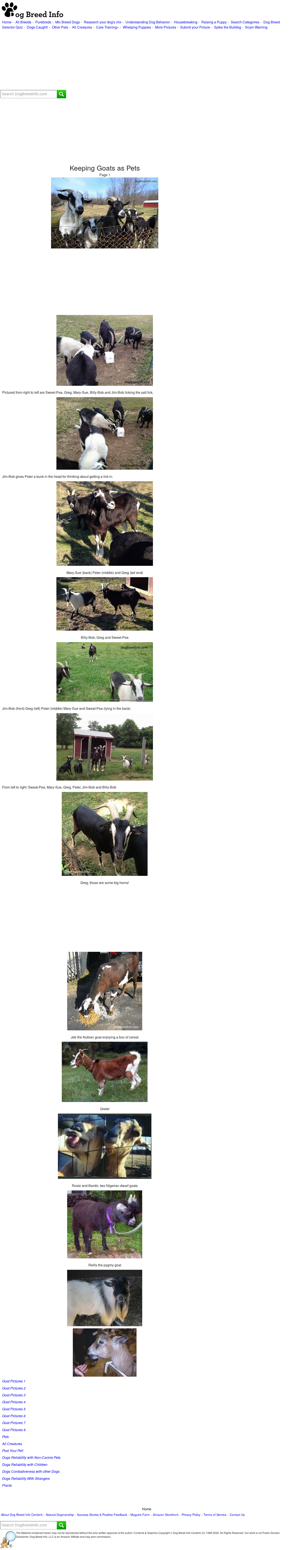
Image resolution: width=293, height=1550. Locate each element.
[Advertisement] (128, 60)
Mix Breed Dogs (67, 22)
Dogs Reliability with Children (24, 1464)
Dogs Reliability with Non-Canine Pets (31, 1457)
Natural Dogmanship (60, 1515)
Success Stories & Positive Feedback (102, 1515)
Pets (5, 1436)
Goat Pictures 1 (14, 1381)
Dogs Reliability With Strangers (26, 1478)
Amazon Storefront (165, 1515)
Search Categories (245, 22)
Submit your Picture (195, 27)
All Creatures (82, 27)
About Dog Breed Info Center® (22, 1515)
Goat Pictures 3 (14, 1395)
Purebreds (43, 22)
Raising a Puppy (214, 22)
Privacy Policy (191, 1515)
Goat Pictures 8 (14, 1429)
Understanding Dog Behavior (147, 22)
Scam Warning (256, 27)
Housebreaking (185, 22)
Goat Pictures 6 (14, 1415)
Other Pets (60, 27)
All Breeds (23, 22)
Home (6, 22)
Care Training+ (107, 27)
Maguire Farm (140, 1515)
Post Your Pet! (12, 1450)
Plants (7, 1485)
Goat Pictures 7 (14, 1422)
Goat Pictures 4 (14, 1401)
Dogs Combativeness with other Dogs (31, 1471)
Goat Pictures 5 (14, 1408)
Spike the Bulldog (227, 27)
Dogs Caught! (37, 27)
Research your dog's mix (102, 22)
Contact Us (237, 1515)
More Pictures (165, 27)
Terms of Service (215, 1515)
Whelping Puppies (137, 27)
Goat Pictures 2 (14, 1388)
